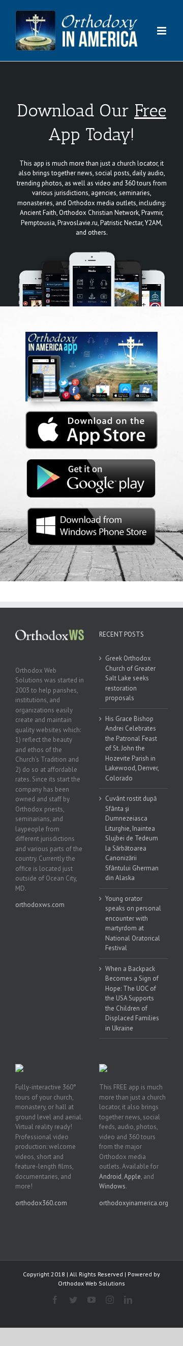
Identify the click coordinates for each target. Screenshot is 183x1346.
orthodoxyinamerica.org (133, 1203)
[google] (91, 462)
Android (110, 1176)
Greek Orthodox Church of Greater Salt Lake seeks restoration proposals (130, 678)
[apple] (91, 414)
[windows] (91, 511)
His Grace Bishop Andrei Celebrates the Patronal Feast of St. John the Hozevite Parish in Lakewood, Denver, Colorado (132, 748)
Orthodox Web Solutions (91, 1283)
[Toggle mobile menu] (162, 30)
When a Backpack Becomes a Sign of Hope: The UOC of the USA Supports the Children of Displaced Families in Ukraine (132, 998)
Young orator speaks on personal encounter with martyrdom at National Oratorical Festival (133, 923)
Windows (112, 1186)
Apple (132, 1176)
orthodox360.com (41, 1203)
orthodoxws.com (40, 904)
